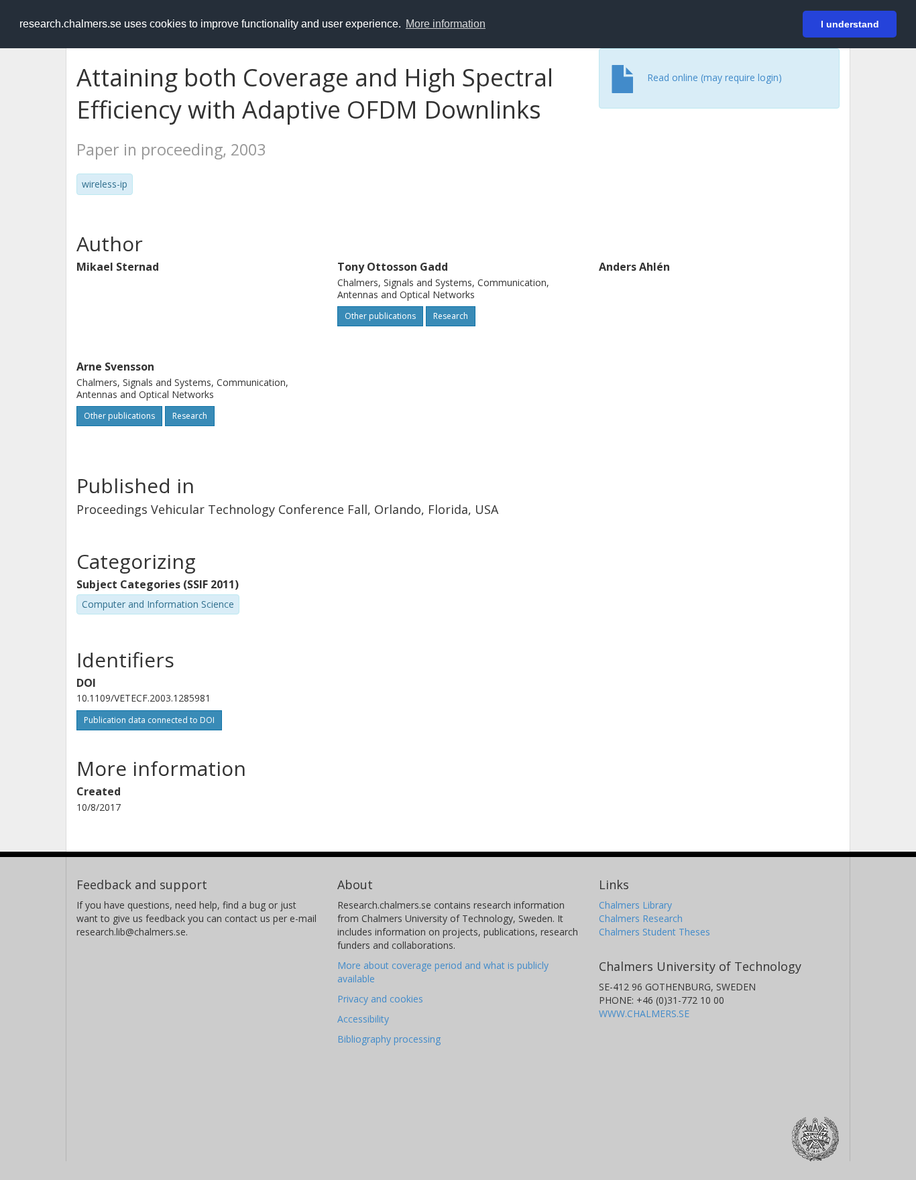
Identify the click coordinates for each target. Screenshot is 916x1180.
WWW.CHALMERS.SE (644, 1013)
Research (450, 316)
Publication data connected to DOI (149, 720)
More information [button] (445, 23)
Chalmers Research (641, 918)
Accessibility (363, 1018)
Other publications (380, 316)
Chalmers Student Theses (654, 931)
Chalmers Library (635, 905)
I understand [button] (850, 24)
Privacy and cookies (380, 998)
